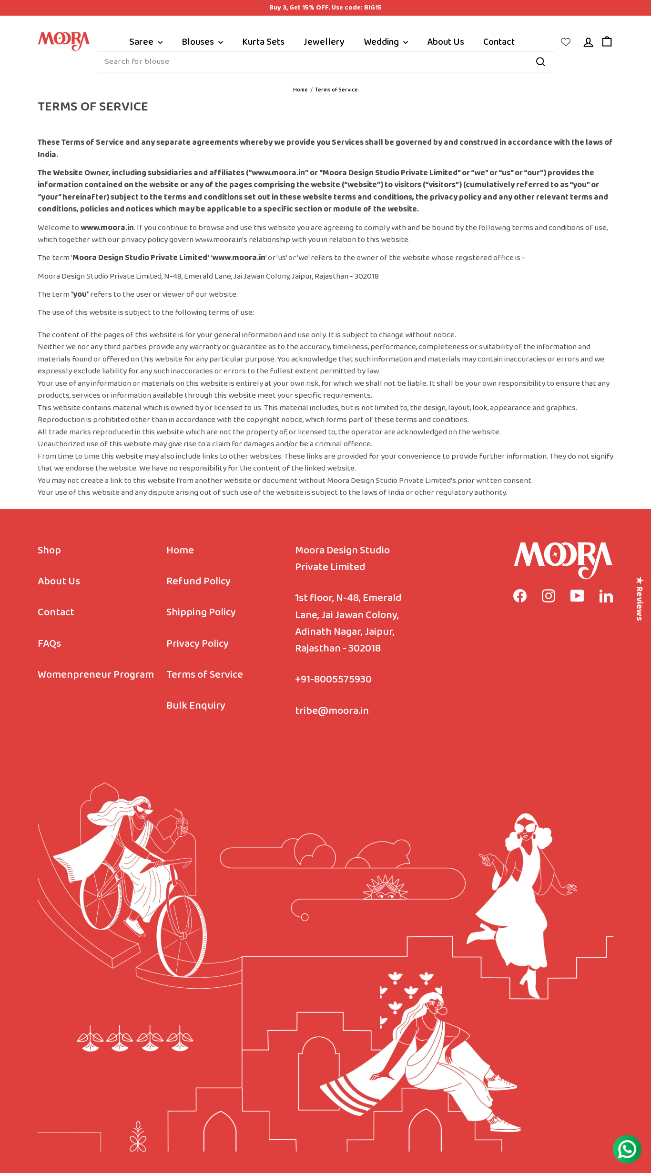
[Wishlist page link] (565, 42)
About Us (445, 42)
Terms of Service (204, 675)
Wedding (382, 42)
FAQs (49, 644)
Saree (142, 42)
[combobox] (325, 61)
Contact (499, 42)
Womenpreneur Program (96, 675)
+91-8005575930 (333, 680)
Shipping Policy (201, 612)
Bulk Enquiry (195, 706)
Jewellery (324, 42)
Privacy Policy (197, 644)
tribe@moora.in (332, 711)
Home (300, 90)
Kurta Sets (263, 42)
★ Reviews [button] (639, 598)
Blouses (199, 42)
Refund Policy (198, 581)
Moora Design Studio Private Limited (342, 559)
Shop (49, 550)
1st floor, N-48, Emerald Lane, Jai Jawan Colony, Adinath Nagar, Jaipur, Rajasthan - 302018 (348, 623)
